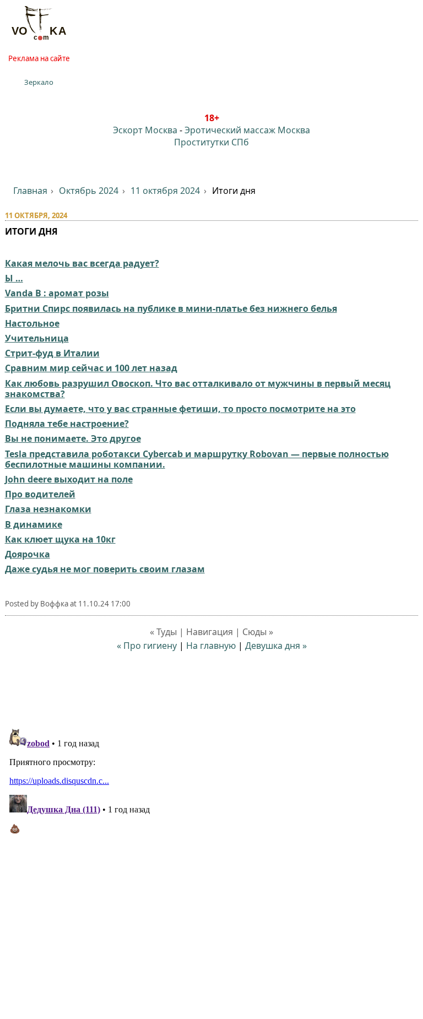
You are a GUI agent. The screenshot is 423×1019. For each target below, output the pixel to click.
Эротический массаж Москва (247, 130)
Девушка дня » (276, 645)
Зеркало (38, 82)
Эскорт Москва (145, 130)
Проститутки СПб (211, 142)
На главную (211, 645)
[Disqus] (212, 862)
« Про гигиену (147, 645)
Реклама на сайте (39, 58)
